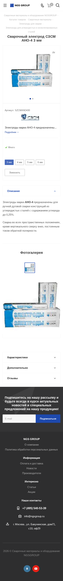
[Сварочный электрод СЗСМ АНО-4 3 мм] (31, 71)
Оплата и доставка (31, 463)
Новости (31, 468)
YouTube (35, 568)
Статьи (31, 487)
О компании (31, 444)
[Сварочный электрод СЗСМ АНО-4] (31, 304)
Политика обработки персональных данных (31, 449)
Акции (31, 491)
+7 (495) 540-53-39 (34, 508)
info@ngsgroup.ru (34, 516)
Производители (31, 473)
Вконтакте (27, 568)
